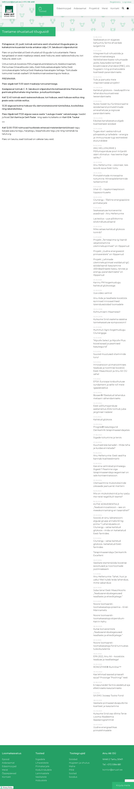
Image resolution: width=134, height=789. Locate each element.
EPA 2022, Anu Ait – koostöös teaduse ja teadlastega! (108, 636)
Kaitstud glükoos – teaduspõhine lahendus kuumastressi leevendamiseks (110, 90)
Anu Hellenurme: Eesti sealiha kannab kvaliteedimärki (109, 451)
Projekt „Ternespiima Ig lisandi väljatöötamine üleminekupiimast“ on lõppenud (111, 239)
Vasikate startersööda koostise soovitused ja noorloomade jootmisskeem (108, 553)
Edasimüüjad (66, 8)
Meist (105, 8)
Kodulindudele (43, 748)
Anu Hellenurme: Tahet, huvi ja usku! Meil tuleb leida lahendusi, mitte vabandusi (110, 567)
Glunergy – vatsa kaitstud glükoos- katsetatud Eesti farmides (111, 533)
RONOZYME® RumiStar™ (107, 645)
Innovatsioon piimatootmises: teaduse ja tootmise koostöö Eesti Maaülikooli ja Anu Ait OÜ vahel (110, 364)
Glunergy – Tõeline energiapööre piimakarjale (110, 198)
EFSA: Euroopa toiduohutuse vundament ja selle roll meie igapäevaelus (108, 378)
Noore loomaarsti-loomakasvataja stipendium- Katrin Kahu (110, 601)
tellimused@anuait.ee (11, 2)
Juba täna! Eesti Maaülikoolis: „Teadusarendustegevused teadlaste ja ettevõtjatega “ (108, 581)
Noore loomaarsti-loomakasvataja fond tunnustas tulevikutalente (110, 625)
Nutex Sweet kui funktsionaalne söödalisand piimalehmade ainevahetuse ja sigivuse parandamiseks (110, 105)
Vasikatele (40, 755)
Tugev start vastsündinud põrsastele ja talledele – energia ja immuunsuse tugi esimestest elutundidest (111, 133)
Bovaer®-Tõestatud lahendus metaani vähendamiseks (108, 390)
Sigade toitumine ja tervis (106, 431)
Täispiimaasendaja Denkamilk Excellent (108, 541)
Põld (71, 748)
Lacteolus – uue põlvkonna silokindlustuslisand (107, 217)
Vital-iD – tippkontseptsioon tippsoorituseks (107, 188)
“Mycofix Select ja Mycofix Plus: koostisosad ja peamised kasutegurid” (109, 340)
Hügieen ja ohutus (79, 741)
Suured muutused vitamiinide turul (109, 352)
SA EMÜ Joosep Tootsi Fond (107, 673)
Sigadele (39, 737)
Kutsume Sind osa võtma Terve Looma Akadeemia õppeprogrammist (109, 694)
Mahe (72, 744)
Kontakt (115, 8)
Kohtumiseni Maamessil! (105, 309)
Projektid (95, 8)
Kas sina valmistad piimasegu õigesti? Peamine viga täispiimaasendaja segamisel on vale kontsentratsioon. (109, 465)
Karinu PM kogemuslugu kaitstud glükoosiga (111, 281)
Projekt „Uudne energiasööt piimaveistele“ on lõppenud (108, 249)
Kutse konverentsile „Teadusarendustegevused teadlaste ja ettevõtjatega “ (107, 613)
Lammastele (41, 751)
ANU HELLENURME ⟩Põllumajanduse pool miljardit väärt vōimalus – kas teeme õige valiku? (109, 150)
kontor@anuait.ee (112, 748)
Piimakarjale (41, 744)
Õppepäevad (9, 751)
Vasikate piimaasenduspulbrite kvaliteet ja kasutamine (109, 682)
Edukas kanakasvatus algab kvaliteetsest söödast (107, 119)
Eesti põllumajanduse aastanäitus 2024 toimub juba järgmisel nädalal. (110, 402)
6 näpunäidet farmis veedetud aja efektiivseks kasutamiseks (111, 664)
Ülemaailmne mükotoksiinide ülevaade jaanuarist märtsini (108, 478)
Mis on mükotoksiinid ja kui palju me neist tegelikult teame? (110, 489)
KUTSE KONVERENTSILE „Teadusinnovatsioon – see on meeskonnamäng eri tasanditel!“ (110, 501)
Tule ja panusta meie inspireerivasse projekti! (105, 78)
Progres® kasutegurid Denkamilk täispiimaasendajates (111, 422)
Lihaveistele (41, 741)
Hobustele (41, 758)
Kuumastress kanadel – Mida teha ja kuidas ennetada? (111, 440)
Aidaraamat (82, 8)
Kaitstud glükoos (102, 413)
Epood (5, 737)
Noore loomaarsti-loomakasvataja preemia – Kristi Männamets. (110, 593)
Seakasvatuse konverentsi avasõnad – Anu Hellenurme (108, 209)
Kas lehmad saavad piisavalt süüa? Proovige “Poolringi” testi (111, 654)
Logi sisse (126, 2)
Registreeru (115, 2)
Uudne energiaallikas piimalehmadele (104, 707)
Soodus (73, 755)
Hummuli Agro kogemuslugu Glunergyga (109, 328)
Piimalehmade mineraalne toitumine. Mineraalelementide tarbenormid (109, 175)
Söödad (73, 737)
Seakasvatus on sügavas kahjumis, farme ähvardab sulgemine (111, 41)
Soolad (72, 751)
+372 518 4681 (29, 2)
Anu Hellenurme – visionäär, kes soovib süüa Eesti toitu (110, 163)
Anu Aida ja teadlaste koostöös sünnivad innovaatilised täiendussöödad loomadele (109, 298)
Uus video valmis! (102, 290)
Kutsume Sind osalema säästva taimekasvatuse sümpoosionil (109, 318)
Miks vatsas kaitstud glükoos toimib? (108, 228)
